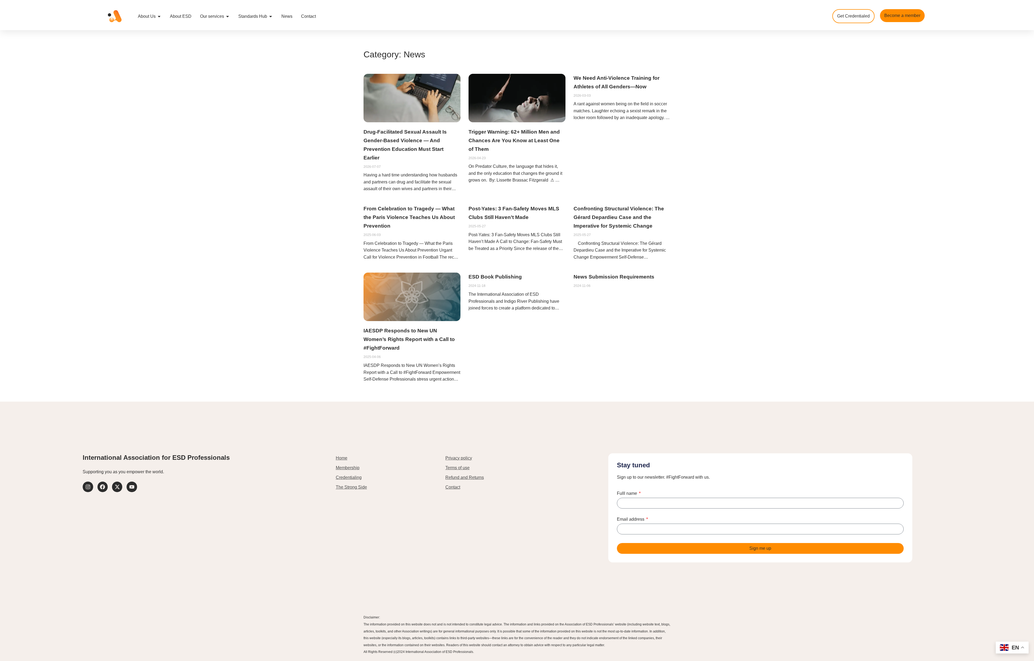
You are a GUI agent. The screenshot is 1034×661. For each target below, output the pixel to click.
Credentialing (349, 477)
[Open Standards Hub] (270, 16)
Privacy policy (458, 458)
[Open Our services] (227, 16)
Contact (452, 487)
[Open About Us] (159, 16)
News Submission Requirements (614, 277)
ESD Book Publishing (495, 277)
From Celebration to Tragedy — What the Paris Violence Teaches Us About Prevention (409, 217)
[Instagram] (88, 487)
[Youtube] (132, 487)
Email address (631, 519)
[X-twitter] (117, 487)
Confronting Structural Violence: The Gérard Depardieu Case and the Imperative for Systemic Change (619, 217)
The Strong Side (351, 487)
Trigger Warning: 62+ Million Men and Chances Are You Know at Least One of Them (514, 140)
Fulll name (627, 493)
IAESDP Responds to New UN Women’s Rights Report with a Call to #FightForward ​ (409, 339)
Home (341, 458)
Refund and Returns (464, 477)
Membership (347, 467)
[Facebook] (102, 487)
